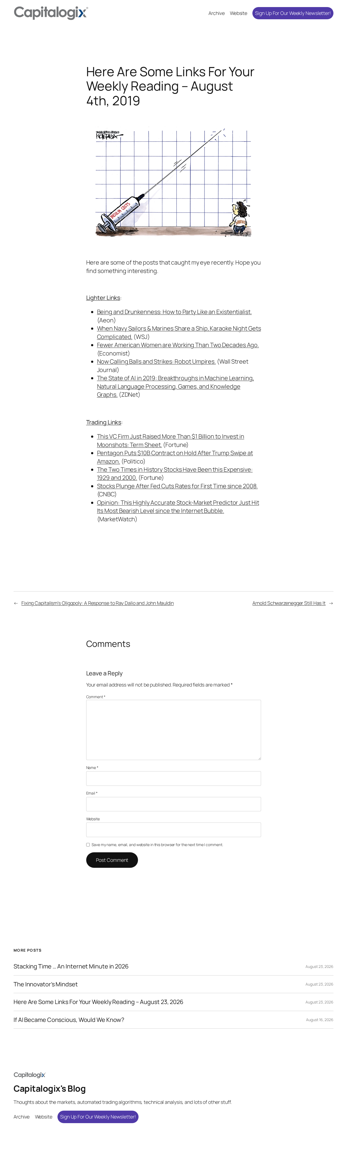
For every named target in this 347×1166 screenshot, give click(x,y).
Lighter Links (103, 298)
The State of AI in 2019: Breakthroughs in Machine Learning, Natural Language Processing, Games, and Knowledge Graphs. (175, 386)
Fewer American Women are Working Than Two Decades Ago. (178, 345)
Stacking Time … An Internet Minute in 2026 (71, 966)
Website (93, 818)
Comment (95, 696)
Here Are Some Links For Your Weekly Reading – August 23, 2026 (99, 1002)
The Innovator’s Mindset (46, 984)
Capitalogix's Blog (50, 1088)
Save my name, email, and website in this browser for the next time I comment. (157, 844)
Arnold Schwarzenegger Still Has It (289, 603)
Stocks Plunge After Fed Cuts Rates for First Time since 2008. (177, 486)
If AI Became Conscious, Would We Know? (69, 1019)
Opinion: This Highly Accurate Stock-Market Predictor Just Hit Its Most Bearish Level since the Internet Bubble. (178, 506)
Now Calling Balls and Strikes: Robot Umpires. (156, 361)
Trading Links (103, 422)
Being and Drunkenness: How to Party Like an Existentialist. (174, 312)
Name (92, 767)
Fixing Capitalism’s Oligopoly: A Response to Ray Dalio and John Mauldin (97, 603)
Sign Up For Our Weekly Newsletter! (293, 13)
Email (92, 793)
